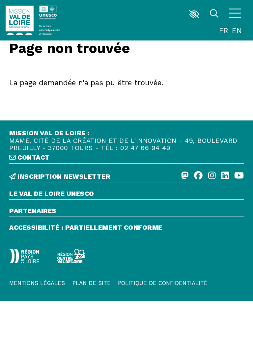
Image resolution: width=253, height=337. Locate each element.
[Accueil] (20, 20)
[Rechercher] (214, 14)
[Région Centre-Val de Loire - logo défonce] (71, 256)
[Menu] (235, 14)
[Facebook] (198, 176)
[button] (194, 14)
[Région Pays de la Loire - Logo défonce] (24, 256)
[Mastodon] (185, 176)
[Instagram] (212, 176)
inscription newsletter (63, 176)
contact (33, 157)
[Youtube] (239, 176)
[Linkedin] (225, 176)
